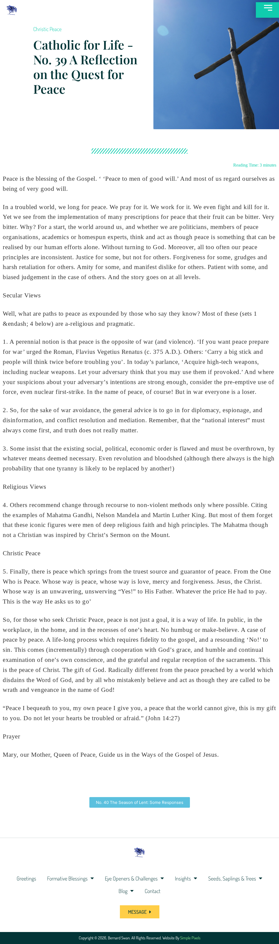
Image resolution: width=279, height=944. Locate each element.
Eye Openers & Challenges (131, 878)
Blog (123, 890)
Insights (183, 878)
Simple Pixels (190, 937)
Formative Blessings (67, 878)
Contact (152, 890)
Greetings (26, 878)
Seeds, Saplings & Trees (232, 878)
